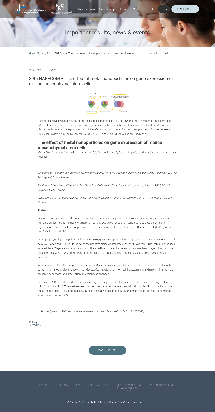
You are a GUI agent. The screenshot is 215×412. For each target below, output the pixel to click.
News (41, 53)
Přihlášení (185, 9)
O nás (136, 9)
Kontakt (149, 9)
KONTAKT (44, 385)
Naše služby (107, 9)
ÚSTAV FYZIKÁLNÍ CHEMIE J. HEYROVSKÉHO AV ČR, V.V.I (129, 388)
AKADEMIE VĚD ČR (99, 385)
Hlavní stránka (86, 9)
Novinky (124, 9)
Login (79, 385)
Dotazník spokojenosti (162, 385)
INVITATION (35, 325)
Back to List (107, 350)
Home (32, 53)
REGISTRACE (62, 385)
